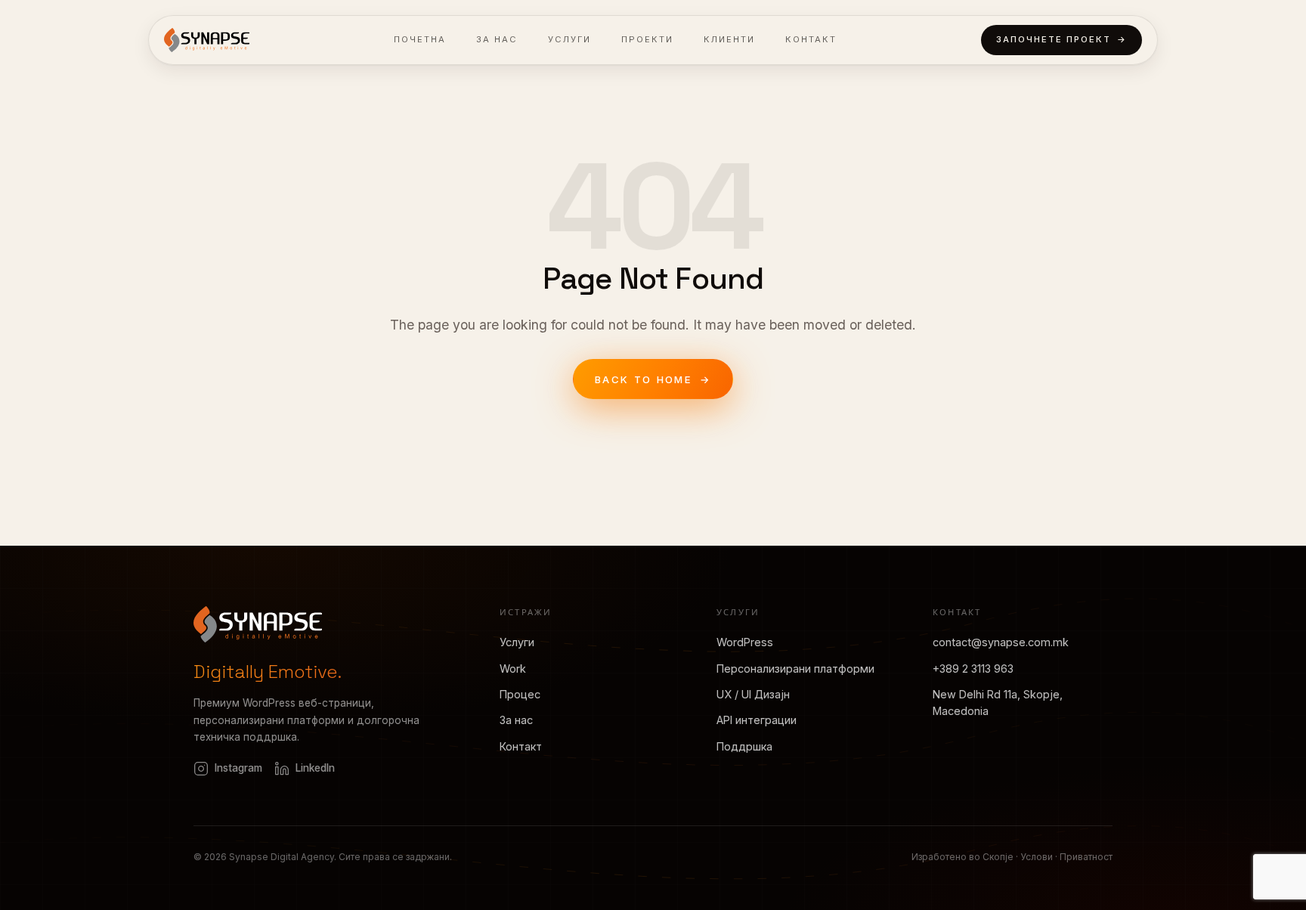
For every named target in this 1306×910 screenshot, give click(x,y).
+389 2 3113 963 (973, 668)
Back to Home (653, 379)
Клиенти (729, 39)
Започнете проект (1061, 39)
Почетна (420, 39)
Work (513, 668)
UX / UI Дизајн (753, 694)
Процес (520, 694)
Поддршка (744, 746)
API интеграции (756, 720)
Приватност (1086, 856)
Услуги (569, 39)
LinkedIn (315, 769)
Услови (1036, 856)
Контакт (811, 39)
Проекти (647, 39)
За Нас (497, 39)
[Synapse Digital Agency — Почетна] (206, 40)
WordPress (744, 642)
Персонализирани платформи (795, 668)
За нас (516, 720)
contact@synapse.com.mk (1001, 642)
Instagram (238, 769)
